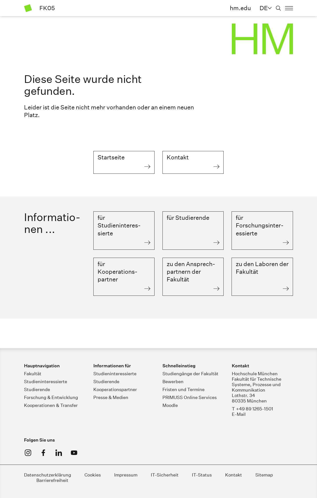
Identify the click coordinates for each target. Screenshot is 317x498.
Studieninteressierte (45, 381)
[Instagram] (28, 453)
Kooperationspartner (115, 389)
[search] (278, 8)
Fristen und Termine (183, 389)
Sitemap (264, 474)
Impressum (125, 474)
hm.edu (240, 7)
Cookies (92, 474)
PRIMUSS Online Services (189, 397)
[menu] (289, 8)
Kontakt (233, 474)
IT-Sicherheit (165, 474)
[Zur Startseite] (28, 8)
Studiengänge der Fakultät (190, 373)
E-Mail (239, 414)
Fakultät (32, 373)
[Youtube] (74, 453)
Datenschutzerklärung (47, 474)
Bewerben (173, 381)
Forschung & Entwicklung (51, 397)
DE (264, 7)
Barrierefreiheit (52, 480)
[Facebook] (43, 453)
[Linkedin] (59, 453)
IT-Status (202, 474)
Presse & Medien (110, 397)
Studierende (37, 389)
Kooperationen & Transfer (51, 405)
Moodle (170, 405)
